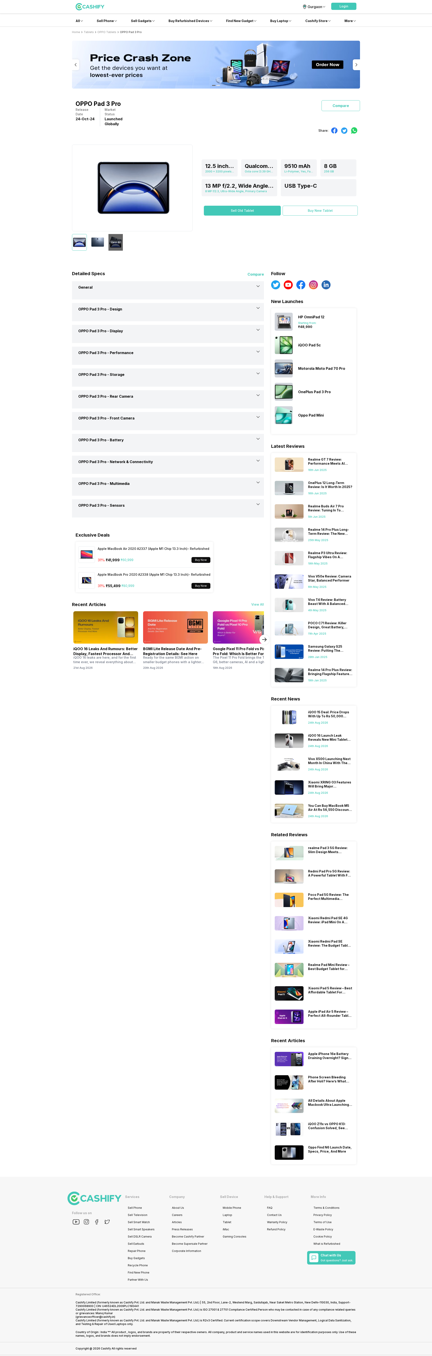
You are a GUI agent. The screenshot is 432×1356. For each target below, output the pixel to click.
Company (177, 1197)
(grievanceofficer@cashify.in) (95, 1316)
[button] (343, 6)
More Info (318, 1197)
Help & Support (276, 1197)
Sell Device (229, 1197)
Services (132, 1197)
